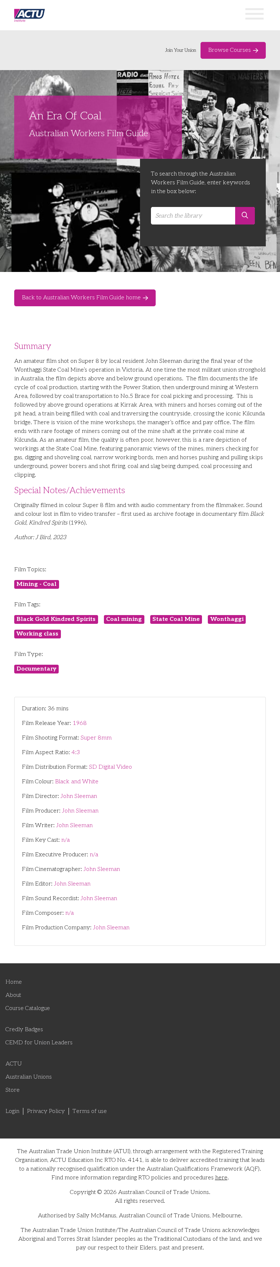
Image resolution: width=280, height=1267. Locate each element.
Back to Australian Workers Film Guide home (81, 297)
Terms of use (90, 1111)
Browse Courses (229, 50)
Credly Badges (24, 1029)
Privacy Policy (46, 1111)
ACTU (13, 1063)
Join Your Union (180, 50)
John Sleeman (79, 796)
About (13, 995)
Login (12, 1111)
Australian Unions (28, 1077)
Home (13, 982)
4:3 (75, 752)
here (221, 1177)
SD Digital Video (110, 767)
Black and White (76, 781)
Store (12, 1090)
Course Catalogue (27, 1008)
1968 (80, 723)
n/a (65, 840)
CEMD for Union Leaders (39, 1042)
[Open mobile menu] (254, 15)
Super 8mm (96, 737)
